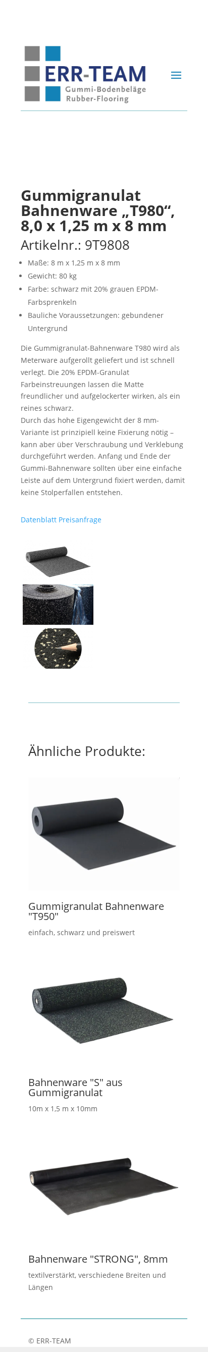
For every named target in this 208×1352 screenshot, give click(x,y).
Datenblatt (39, 519)
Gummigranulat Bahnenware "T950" (96, 911)
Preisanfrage (80, 519)
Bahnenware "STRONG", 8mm (98, 1259)
